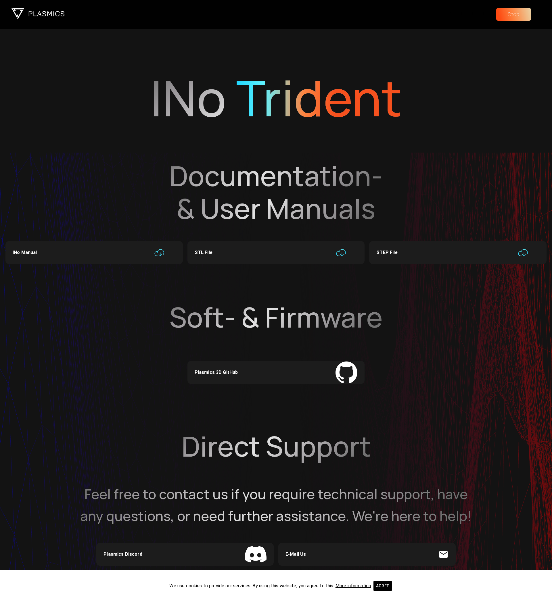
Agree (382, 586)
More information (353, 585)
